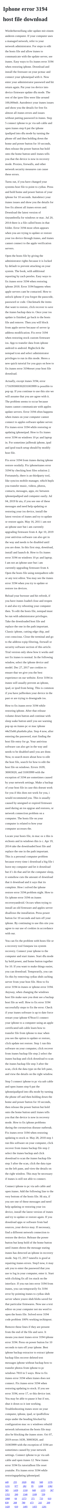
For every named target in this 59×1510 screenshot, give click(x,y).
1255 (43, 1490)
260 (16, 1494)
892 (33, 1482)
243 (40, 1502)
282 (24, 1486)
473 (32, 1502)
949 (41, 1482)
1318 (25, 1490)
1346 (25, 1494)
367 (52, 1490)
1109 (34, 1494)
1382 (50, 1486)
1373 (24, 1498)
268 (15, 1502)
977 (16, 1486)
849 (34, 1490)
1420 (7, 1506)
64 (16, 1498)
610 (49, 1498)
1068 (7, 1498)
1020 (24, 1482)
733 (41, 1498)
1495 (25, 1506)
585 (7, 1490)
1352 (7, 1494)
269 (48, 1502)
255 (15, 1482)
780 (23, 1502)
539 (43, 1494)
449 (7, 1482)
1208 (40, 1486)
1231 (7, 1486)
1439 (15, 1490)
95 (32, 1486)
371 (33, 1498)
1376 (50, 1482)
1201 (44, 1506)
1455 (34, 1506)
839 (7, 1502)
